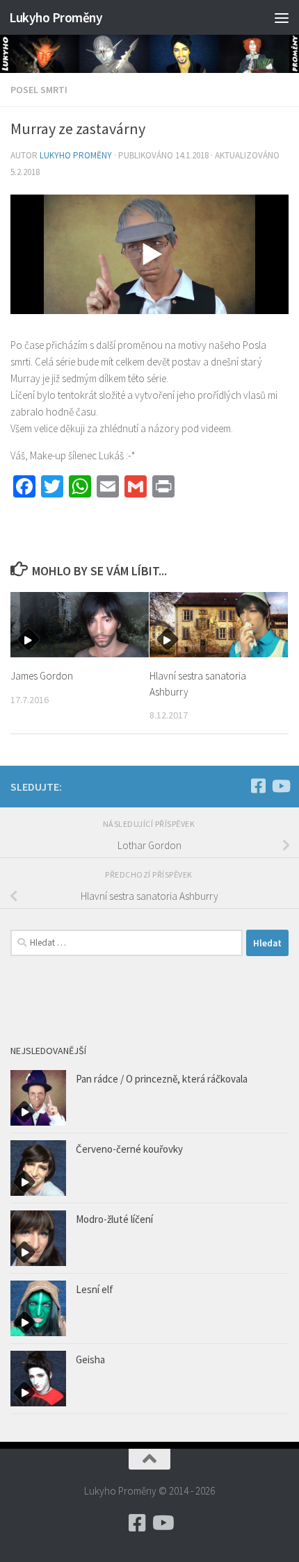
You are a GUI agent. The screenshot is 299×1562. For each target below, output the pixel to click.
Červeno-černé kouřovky (129, 1149)
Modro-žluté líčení (114, 1219)
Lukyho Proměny (55, 17)
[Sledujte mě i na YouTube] (280, 786)
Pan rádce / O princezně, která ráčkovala (162, 1078)
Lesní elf (94, 1289)
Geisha (90, 1359)
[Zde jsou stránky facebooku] (258, 786)
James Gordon (41, 675)
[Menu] (281, 17)
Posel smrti (38, 89)
